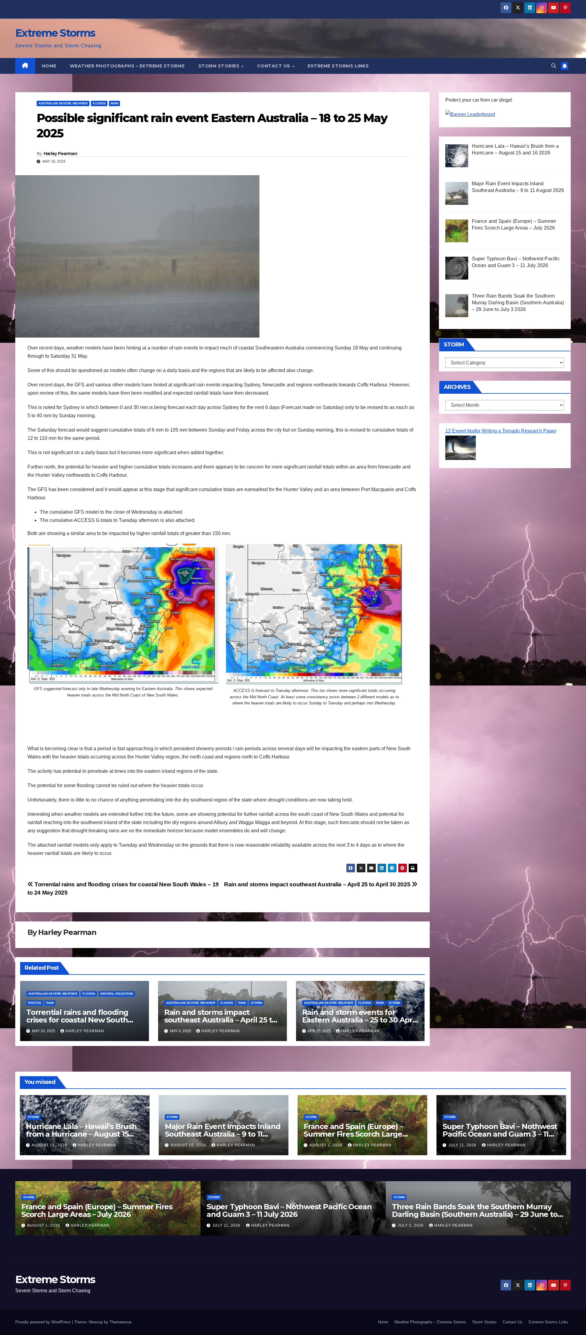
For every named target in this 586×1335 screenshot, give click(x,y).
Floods (99, 103)
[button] (553, 65)
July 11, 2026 (463, 1145)
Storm (256, 1002)
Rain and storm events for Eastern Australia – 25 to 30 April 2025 (359, 1020)
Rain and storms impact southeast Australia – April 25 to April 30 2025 (318, 884)
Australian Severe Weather (63, 103)
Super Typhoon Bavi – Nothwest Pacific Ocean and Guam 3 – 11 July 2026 (500, 1134)
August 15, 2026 (189, 1145)
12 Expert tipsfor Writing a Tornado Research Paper (500, 430)
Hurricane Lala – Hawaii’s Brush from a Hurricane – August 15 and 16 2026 (81, 1134)
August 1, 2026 (326, 1145)
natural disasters (116, 993)
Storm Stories (219, 66)
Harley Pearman (60, 153)
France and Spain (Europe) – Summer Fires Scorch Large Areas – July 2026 (353, 1134)
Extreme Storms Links (338, 66)
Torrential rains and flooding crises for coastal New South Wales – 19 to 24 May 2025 (77, 1020)
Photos (34, 1002)
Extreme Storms (55, 33)
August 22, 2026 (50, 1145)
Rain (114, 103)
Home (49, 66)
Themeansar (120, 1322)
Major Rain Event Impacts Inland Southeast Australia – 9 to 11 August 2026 (222, 1134)
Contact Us (274, 66)
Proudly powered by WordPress (43, 1322)
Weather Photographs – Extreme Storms (127, 66)
